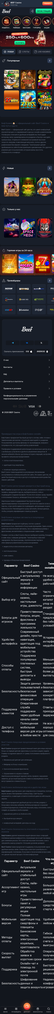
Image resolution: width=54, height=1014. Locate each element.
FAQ (5, 374)
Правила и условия (12, 388)
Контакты (8, 367)
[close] (2, 3)
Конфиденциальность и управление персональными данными (20, 397)
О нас (6, 360)
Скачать (47, 3)
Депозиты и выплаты (13, 381)
